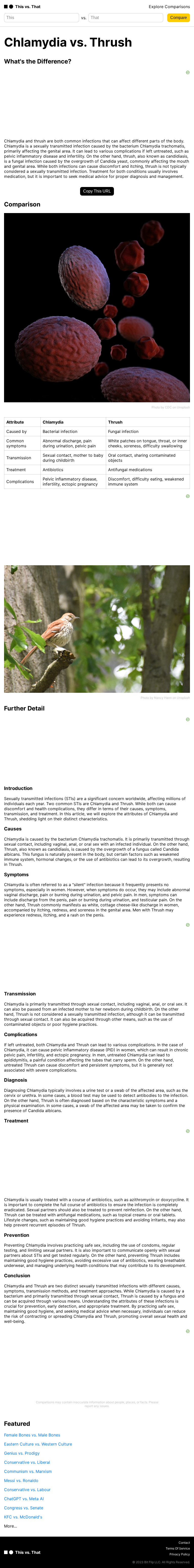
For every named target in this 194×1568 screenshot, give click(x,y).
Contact (184, 1542)
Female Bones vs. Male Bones (32, 1434)
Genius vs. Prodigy (22, 1453)
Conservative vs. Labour (27, 1489)
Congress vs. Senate (23, 1507)
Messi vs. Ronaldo (21, 1480)
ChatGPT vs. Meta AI (24, 1498)
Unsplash (183, 407)
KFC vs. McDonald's (23, 1516)
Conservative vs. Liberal (27, 1462)
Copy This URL (97, 191)
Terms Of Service (178, 1548)
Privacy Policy (179, 1554)
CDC (168, 407)
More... (10, 1526)
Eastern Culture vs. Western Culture (38, 1444)
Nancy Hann (163, 698)
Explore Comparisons (169, 6)
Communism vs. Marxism (28, 1471)
